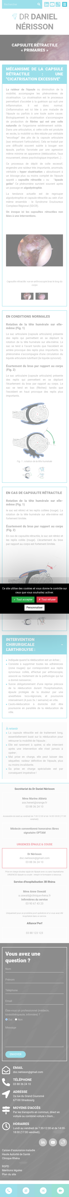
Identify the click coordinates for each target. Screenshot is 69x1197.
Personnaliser (34, 607)
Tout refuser (48, 599)
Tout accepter (24, 599)
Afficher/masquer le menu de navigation (64, 4)
